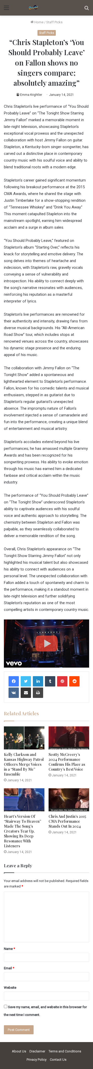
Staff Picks (54, 22)
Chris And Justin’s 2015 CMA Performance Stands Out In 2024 (67, 821)
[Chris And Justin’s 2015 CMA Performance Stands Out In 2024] (69, 799)
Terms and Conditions (65, 1051)
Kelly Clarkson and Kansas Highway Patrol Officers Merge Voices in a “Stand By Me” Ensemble (24, 764)
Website (10, 987)
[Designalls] (33, 8)
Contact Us (58, 1059)
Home (38, 22)
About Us (19, 1051)
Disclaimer (37, 1051)
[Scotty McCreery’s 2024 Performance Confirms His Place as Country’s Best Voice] (69, 737)
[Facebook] (14, 681)
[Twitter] (26, 681)
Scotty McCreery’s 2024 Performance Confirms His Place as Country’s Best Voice (67, 762)
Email (9, 968)
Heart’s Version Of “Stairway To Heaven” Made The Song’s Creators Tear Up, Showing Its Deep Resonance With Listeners (22, 831)
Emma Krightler (31, 95)
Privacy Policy (37, 1059)
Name (9, 949)
